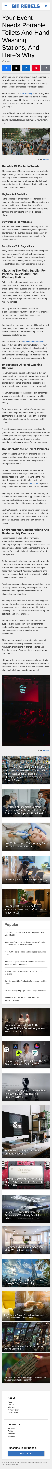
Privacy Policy (13, 1410)
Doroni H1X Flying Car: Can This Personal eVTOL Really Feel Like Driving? (23, 1215)
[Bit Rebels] (24, 8)
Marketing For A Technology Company (26, 879)
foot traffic (33, 483)
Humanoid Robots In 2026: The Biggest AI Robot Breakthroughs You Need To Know (25, 1028)
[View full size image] (26, 141)
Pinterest (11, 1434)
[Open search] (47, 5)
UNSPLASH (46, 160)
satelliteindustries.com (33, 341)
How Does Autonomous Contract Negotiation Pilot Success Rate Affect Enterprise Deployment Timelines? (26, 810)
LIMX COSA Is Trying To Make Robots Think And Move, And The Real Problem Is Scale (25, 1093)
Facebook (11, 1428)
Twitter (10, 1431)
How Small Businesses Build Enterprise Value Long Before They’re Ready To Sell (25, 909)
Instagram (12, 1436)
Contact (11, 1405)
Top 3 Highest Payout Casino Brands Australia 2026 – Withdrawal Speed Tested (24, 1316)
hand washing (26, 93)
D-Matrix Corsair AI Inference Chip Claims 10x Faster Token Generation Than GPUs (25, 1182)
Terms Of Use (13, 1412)
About (10, 1402)
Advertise (11, 1407)
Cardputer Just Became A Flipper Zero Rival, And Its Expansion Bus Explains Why (25, 1378)
